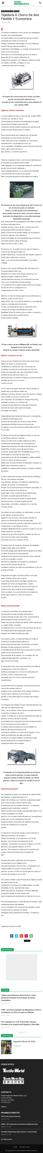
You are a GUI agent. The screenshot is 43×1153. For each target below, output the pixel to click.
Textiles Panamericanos (7, 11)
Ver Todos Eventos (6, 1139)
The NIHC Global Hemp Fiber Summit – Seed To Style (19, 1132)
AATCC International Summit (10, 1116)
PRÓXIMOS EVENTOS (10, 1113)
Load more (21, 1032)
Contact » (4, 1106)
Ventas (15, 1147)
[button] (40, 3)
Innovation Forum (24, 1147)
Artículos (17, 11)
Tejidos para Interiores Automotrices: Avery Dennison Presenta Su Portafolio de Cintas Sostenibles (18, 997)
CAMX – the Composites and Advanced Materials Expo (19, 1124)
